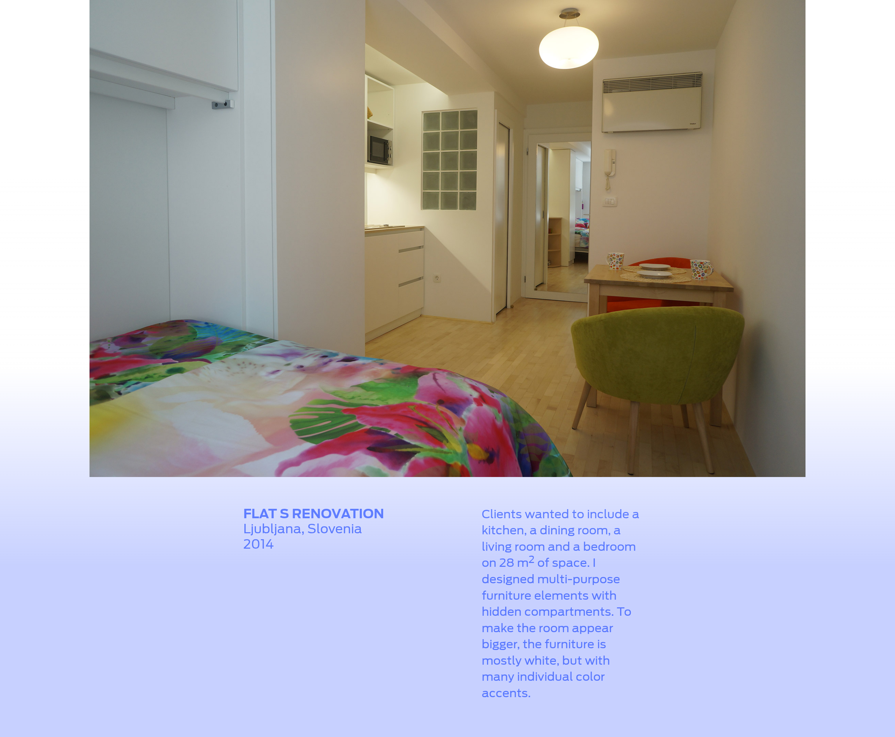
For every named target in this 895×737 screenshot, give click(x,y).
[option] (448, 240)
